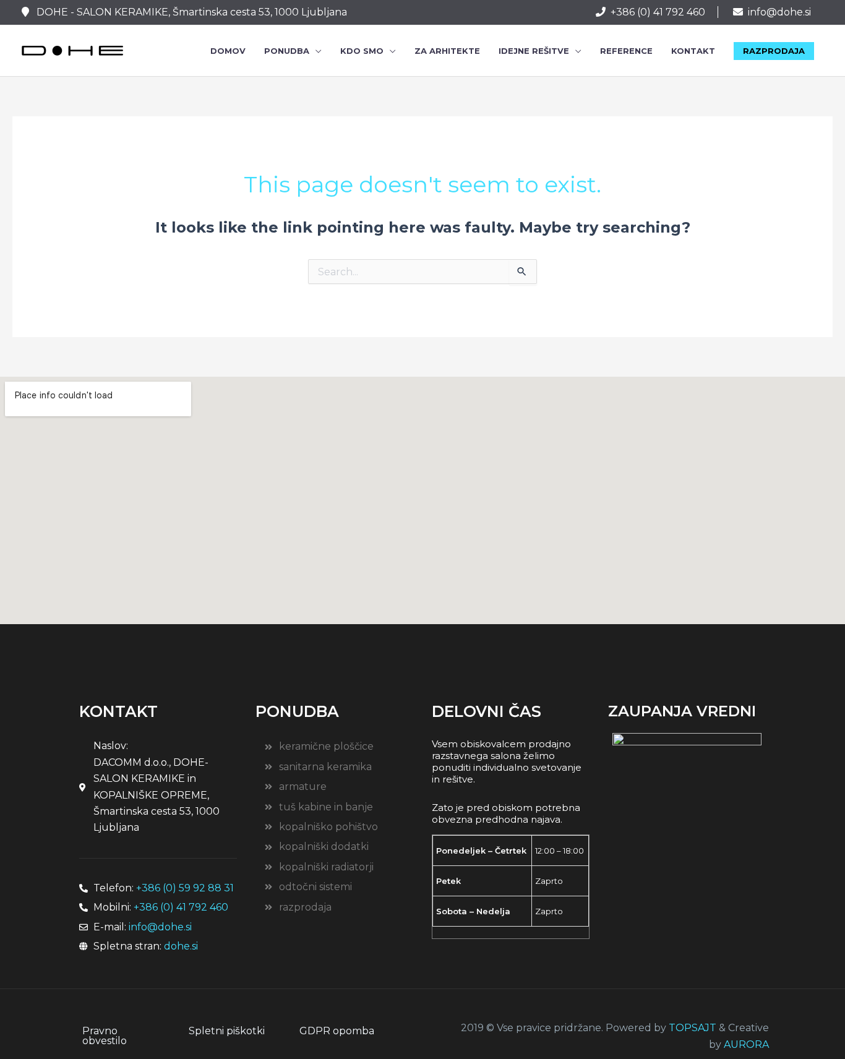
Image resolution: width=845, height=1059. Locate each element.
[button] (774, 51)
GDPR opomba (336, 1031)
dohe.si (181, 946)
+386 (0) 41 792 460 (658, 12)
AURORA (746, 1044)
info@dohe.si (779, 12)
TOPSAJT (692, 1028)
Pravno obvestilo (104, 1036)
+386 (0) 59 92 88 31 (185, 888)
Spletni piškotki (227, 1031)
